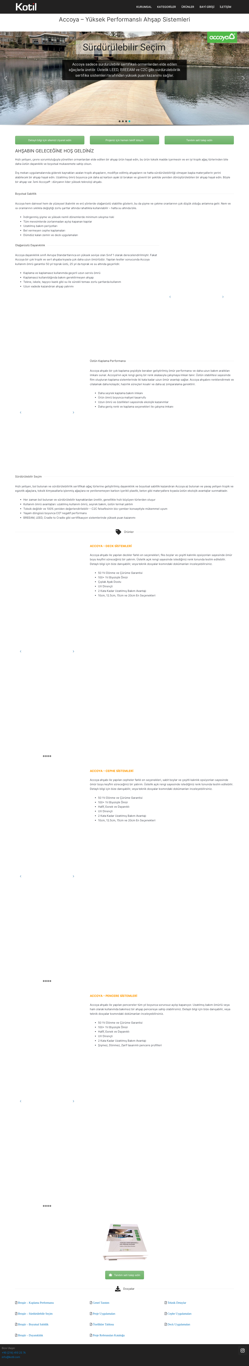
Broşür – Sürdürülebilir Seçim (35, 1313)
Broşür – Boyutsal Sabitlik (33, 1324)
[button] (6, 78)
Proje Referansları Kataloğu (109, 1335)
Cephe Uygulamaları (179, 1313)
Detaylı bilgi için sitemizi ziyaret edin (49, 140)
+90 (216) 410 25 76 (14, 1352)
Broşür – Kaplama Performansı (36, 1302)
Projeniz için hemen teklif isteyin (124, 140)
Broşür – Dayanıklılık (30, 1335)
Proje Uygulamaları (104, 1313)
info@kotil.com (11, 1357)
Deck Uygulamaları (179, 1324)
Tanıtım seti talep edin (199, 140)
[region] (124, 84)
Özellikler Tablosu (103, 1324)
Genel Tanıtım (101, 1302)
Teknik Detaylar (177, 1302)
